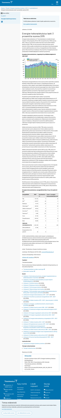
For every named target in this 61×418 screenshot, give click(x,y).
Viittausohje (28, 355)
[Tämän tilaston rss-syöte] (2, 22)
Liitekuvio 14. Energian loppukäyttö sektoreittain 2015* (37, 313)
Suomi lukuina (34, 395)
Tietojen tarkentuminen (29, 348)
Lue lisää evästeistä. (7, 409)
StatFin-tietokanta (35, 390)
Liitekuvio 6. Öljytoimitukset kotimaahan (33, 289)
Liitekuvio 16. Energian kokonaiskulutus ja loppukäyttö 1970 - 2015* (40, 318)
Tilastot (7, 8)
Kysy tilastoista (21, 392)
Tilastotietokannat (35, 392)
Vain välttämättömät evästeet (24, 413)
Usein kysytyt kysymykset (20, 395)
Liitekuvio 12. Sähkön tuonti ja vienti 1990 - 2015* (35, 307)
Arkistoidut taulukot (28, 271)
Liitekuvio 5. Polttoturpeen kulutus (32, 287)
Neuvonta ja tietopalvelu (20, 388)
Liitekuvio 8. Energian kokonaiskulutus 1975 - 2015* (36, 294)
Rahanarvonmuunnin (35, 397)
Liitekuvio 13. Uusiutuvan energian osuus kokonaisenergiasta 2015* (40, 309)
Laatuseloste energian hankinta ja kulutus (34, 343)
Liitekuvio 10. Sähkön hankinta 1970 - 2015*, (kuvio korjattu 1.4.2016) (40, 300)
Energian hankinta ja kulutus (17, 8)
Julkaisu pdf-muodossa (28, 257)
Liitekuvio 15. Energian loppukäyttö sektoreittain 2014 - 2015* (39, 315)
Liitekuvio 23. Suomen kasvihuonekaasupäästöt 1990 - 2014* (38, 337)
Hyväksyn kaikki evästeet (9, 413)
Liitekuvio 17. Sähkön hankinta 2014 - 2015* (34, 322)
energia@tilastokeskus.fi (48, 252)
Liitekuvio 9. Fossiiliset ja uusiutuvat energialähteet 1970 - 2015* (39, 296)
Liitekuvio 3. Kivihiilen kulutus (30, 283)
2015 (26, 8)
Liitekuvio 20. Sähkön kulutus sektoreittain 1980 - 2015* (37, 329)
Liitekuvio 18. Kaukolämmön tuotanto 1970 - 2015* (36, 324)
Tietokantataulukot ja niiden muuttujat (33, 269)
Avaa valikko (6, 13)
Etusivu (3, 8)
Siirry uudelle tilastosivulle (30, 24)
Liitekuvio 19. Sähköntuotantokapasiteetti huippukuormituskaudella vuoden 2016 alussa (34, 326)
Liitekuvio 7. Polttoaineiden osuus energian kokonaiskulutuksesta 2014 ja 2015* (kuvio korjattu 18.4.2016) (40, 292)
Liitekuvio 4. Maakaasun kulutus (31, 285)
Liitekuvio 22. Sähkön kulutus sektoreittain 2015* (35, 335)
